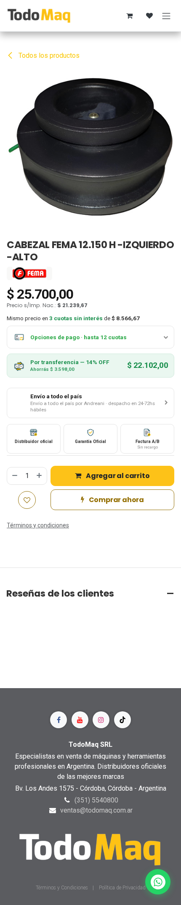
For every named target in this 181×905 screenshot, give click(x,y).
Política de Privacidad (122, 888)
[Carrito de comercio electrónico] (129, 15)
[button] (90, 403)
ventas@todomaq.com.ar (96, 810)
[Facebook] (58, 719)
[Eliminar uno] (14, 475)
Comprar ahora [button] (116, 500)
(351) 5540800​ (96, 800)
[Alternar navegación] (166, 15)
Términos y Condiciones (62, 888)
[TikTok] (122, 719)
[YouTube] (80, 719)
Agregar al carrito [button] (117, 476)
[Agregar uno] (39, 475)
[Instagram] (101, 719)
